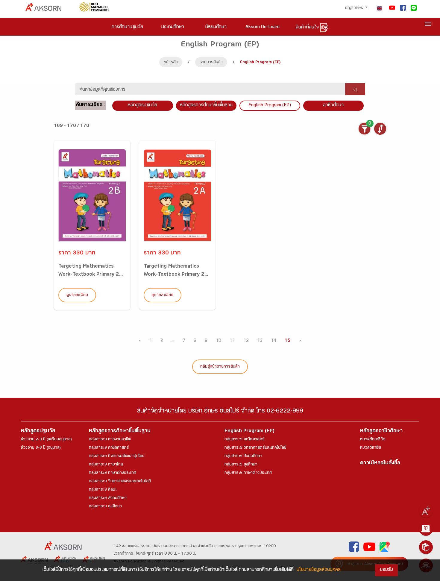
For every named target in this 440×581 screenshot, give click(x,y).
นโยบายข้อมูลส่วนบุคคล (319, 570)
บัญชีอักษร (354, 8)
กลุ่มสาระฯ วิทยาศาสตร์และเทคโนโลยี (120, 481)
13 (260, 341)
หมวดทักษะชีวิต (373, 440)
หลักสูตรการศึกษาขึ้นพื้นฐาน (120, 431)
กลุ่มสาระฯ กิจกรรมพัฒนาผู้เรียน (117, 456)
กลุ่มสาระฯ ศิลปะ (103, 490)
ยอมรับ (386, 570)
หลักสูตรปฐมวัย (38, 431)
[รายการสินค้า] (426, 547)
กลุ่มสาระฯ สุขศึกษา (105, 507)
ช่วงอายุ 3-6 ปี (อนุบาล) (41, 448)
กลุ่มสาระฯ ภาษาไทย (106, 465)
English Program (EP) (269, 105)
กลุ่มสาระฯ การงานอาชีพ (110, 440)
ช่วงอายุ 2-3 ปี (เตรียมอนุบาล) (46, 440)
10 (218, 341)
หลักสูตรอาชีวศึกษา (381, 431)
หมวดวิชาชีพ (370, 448)
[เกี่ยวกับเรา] (426, 511)
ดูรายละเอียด (77, 295)
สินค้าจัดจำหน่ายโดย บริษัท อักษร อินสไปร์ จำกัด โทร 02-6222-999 (220, 411)
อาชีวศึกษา (333, 105)
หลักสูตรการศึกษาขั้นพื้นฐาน (206, 105)
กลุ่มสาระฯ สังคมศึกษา (108, 498)
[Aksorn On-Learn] (426, 529)
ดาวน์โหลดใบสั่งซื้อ (380, 463)
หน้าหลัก (171, 62)
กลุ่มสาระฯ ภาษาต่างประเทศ (112, 473)
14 (273, 341)
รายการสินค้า (211, 62)
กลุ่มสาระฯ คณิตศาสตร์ (109, 448)
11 (232, 341)
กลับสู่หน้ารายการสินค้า (220, 367)
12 (246, 341)
